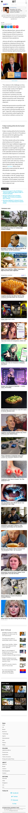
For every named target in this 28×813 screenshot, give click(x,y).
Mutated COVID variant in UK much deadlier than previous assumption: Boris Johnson (12, 197)
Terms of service (6, 756)
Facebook (15, 793)
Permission (5, 752)
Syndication (5, 754)
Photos (4, 742)
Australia (4, 778)
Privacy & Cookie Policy (8, 759)
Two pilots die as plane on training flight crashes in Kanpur (7, 695)
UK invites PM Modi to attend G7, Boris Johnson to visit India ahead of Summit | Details (13, 202)
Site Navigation (6, 770)
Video (3, 744)
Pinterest (15, 800)
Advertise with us (6, 750)
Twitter (15, 796)
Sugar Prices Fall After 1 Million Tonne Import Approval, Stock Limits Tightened (13, 270)
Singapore (4, 782)
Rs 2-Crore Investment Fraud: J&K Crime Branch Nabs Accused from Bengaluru (9, 671)
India (3, 725)
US (3, 727)
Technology (5, 733)
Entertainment (5, 738)
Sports (4, 736)
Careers (4, 768)
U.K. (3, 785)
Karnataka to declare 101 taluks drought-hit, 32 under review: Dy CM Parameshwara (13, 249)
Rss (15, 803)
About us (4, 764)
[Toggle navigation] (2, 2)
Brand (3, 766)
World (3, 729)
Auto (3, 740)
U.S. (3, 787)
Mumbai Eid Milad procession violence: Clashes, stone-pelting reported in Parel (9, 659)
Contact (4, 773)
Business (4, 731)
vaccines (10, 166)
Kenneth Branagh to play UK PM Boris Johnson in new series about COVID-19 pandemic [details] (13, 192)
